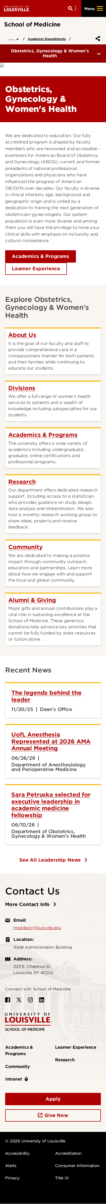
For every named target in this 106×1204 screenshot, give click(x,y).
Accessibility (17, 1153)
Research (65, 1059)
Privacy (12, 1178)
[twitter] (19, 1000)
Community (17, 1066)
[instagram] (30, 1000)
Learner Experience (36, 268)
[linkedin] (41, 1000)
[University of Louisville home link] (17, 8)
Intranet (13, 1079)
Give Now (56, 1115)
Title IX (62, 1178)
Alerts (10, 1165)
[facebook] (7, 1000)
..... (12, 38)
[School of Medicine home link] (28, 1021)
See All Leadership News (50, 860)
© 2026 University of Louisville (35, 1141)
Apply (53, 1099)
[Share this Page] (97, 38)
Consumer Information (77, 1165)
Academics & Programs (40, 256)
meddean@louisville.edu (37, 928)
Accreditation (68, 1153)
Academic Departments (47, 39)
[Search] (73, 8)
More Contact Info (28, 904)
